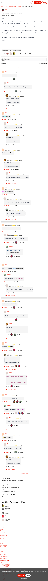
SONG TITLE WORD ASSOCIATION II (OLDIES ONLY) (12, 480)
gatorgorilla (11, 246)
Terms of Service (5, 565)
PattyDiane (9, 354)
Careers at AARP (3, 546)
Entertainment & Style (13, 6)
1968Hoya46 (7, 519)
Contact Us (2, 538)
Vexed (6, 512)
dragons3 (10, 94)
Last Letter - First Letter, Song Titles (8, 494)
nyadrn (6, 9)
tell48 (6, 71)
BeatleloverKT (7, 508)
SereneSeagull (7, 515)
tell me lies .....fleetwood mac (15, 50)
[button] (1, 2)
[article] (24, 76)
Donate (1, 529)
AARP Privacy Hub (6, 564)
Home (2, 6)
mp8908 (10, 372)
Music (19, 6)
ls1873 (8, 82)
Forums (6, 6)
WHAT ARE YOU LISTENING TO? (8, 491)
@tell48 (7, 358)
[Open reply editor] (24, 60)
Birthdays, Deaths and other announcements (10, 487)
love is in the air (5, 50)
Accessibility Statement (6, 566)
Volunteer (2, 530)
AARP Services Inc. (3, 551)
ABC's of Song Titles (6, 484)
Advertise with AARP (4, 545)
